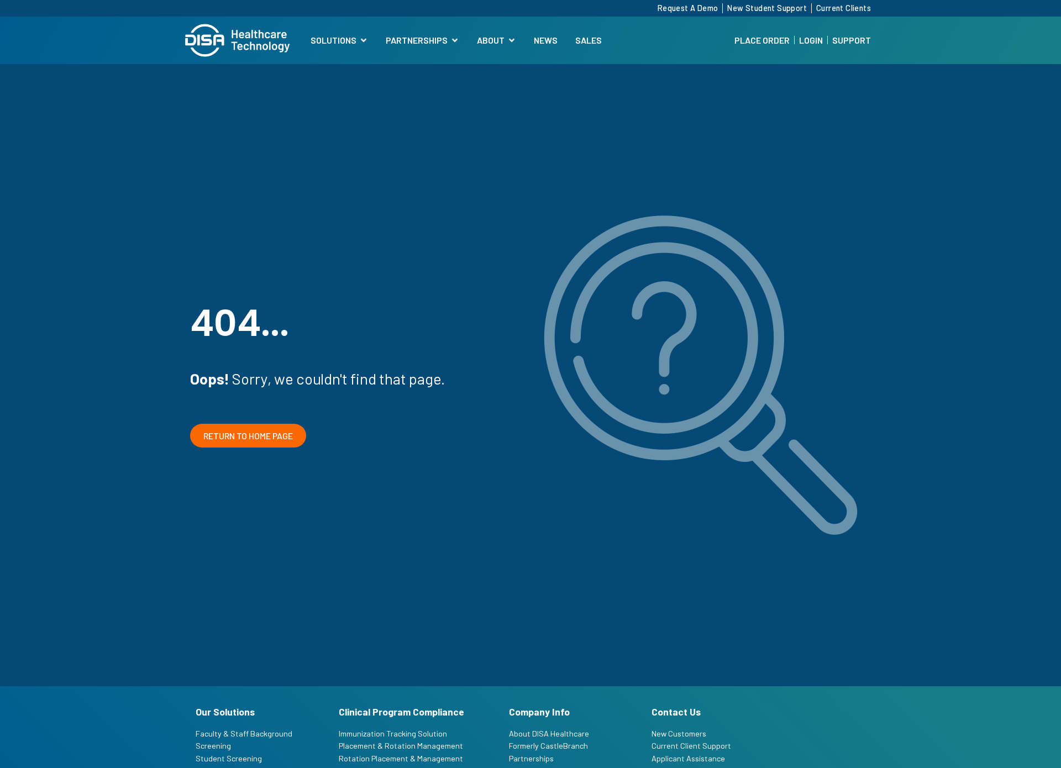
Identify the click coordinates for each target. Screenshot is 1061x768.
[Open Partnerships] (454, 40)
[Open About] (511, 40)
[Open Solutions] (363, 40)
